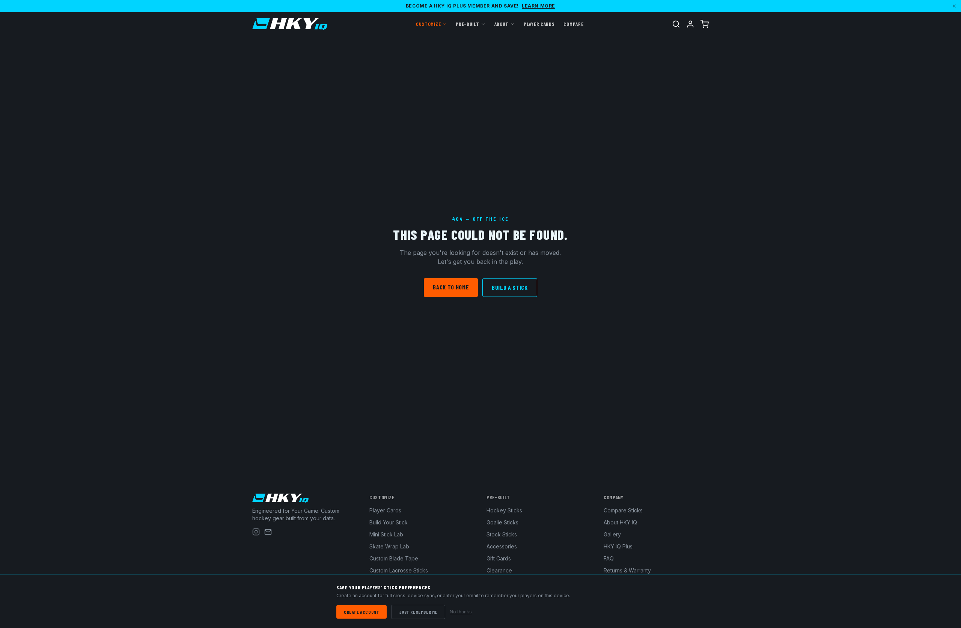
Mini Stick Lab (386, 534)
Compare (573, 24)
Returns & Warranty (627, 570)
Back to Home (451, 287)
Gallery (612, 534)
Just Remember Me (418, 611)
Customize (428, 24)
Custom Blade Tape (393, 558)
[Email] (268, 532)
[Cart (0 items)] (704, 24)
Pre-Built (467, 24)
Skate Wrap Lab (389, 546)
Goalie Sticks (502, 522)
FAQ (609, 558)
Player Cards (539, 24)
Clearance (499, 570)
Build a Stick (509, 287)
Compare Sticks (623, 510)
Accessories (502, 546)
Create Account (361, 611)
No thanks (461, 611)
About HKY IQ (620, 522)
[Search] (676, 24)
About (501, 24)
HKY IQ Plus (618, 546)
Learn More (538, 6)
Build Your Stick (388, 522)
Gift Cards (499, 558)
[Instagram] (256, 532)
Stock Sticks (502, 534)
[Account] (690, 24)
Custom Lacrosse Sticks (398, 570)
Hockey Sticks (504, 510)
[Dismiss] (954, 6)
